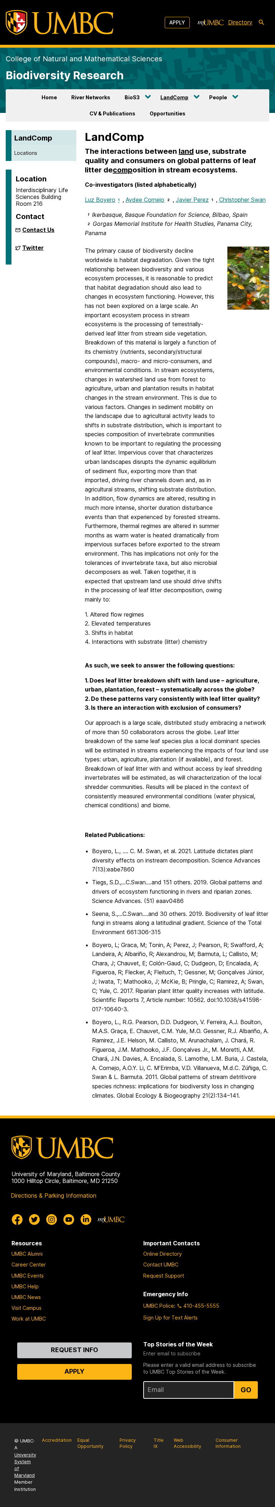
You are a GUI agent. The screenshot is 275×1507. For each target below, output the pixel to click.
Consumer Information (228, 1443)
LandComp (174, 97)
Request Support (163, 1276)
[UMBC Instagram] (51, 1219)
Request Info (74, 1350)
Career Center (28, 1264)
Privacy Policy (128, 1443)
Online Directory (162, 1254)
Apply (177, 22)
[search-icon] (261, 22)
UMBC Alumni (27, 1254)
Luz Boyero (102, 199)
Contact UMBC (160, 1264)
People (218, 97)
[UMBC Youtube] (69, 1219)
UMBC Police (158, 1306)
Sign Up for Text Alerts (170, 1318)
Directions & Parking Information (53, 1195)
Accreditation (57, 1440)
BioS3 (132, 97)
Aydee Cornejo (145, 199)
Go (246, 1389)
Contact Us (38, 229)
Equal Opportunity (90, 1443)
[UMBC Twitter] (34, 1219)
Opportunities (167, 113)
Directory (240, 22)
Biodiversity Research (65, 75)
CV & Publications (112, 113)
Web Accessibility (187, 1443)
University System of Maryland (25, 1465)
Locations (25, 153)
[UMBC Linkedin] (86, 1219)
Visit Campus (26, 1308)
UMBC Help (25, 1286)
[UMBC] (59, 22)
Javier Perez (192, 199)
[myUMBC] (211, 22)
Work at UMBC (28, 1319)
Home (49, 97)
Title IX (159, 1443)
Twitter (33, 250)
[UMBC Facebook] (17, 1219)
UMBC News (26, 1297)
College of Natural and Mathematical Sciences (84, 58)
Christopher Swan (242, 199)
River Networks (90, 97)
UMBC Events (27, 1276)
